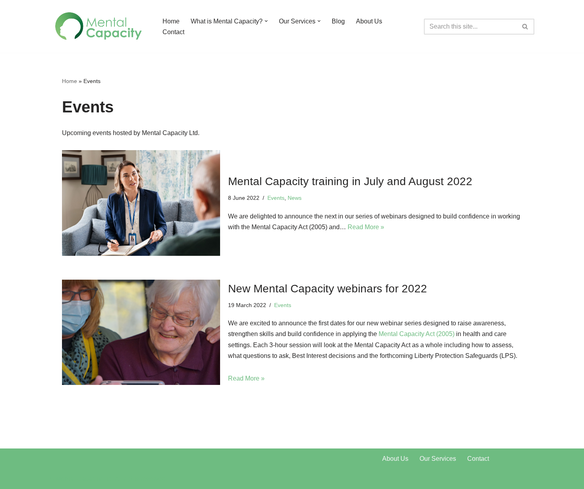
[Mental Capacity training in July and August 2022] (141, 202)
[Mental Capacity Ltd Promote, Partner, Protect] (99, 26)
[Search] (525, 27)
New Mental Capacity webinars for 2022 (327, 288)
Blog (338, 21)
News (295, 198)
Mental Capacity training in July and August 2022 (350, 181)
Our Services (438, 458)
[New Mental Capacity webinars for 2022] (141, 332)
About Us (369, 21)
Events (275, 198)
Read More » (366, 227)
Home (171, 21)
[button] (266, 21)
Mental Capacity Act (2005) (416, 334)
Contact (173, 32)
